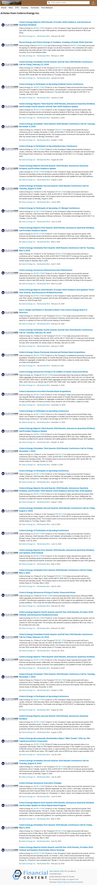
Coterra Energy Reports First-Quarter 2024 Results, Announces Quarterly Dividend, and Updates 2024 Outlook (56, 551)
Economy (24, 8)
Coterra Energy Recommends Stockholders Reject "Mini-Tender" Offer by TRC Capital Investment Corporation (54, 739)
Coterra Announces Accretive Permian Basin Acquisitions (45, 391)
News (11, 8)
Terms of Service (76, 882)
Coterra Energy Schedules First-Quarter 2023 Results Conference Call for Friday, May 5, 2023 (55, 826)
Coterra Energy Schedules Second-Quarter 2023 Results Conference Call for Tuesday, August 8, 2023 (54, 762)
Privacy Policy (62, 882)
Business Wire (45, 36)
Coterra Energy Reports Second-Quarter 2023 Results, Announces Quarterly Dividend (53, 717)
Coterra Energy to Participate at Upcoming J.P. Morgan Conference (49, 208)
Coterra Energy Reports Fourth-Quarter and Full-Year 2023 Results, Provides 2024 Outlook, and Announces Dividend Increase (56, 613)
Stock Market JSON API (58, 871)
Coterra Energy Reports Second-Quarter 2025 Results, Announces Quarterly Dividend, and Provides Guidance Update (53, 167)
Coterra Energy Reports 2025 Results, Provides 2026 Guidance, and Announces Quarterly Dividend (55, 23)
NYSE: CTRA (39, 28)
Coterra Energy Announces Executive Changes (40, 783)
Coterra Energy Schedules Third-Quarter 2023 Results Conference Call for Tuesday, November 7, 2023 (57, 675)
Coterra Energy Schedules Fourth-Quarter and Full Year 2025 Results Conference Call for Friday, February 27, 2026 (56, 63)
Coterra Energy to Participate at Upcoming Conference (44, 411)
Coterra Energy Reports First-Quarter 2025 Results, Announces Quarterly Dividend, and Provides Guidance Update (56, 229)
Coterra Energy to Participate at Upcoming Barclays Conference (48, 146)
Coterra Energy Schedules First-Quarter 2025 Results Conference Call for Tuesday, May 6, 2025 (57, 249)
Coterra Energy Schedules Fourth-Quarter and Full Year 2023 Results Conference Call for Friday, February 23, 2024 (56, 635)
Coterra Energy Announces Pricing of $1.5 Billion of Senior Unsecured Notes (53, 372)
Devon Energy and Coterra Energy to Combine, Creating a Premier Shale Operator (56, 42)
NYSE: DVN (42, 45)
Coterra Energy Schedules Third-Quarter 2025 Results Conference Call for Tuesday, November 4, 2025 (57, 125)
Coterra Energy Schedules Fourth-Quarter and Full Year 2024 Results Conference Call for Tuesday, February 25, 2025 (56, 331)
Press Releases (47, 8)
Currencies (35, 8)
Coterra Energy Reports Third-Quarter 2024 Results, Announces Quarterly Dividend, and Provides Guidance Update (57, 429)
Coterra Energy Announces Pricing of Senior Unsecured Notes (47, 592)
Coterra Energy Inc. (29, 36)
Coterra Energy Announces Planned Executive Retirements (45, 270)
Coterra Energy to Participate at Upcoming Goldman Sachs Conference (51, 84)
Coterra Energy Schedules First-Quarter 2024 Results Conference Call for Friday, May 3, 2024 (55, 571)
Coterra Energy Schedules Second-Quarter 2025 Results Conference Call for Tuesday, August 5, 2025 (54, 187)
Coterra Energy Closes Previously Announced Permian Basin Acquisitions (52, 352)
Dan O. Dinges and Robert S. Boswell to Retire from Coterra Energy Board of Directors (53, 311)
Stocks (3, 8)
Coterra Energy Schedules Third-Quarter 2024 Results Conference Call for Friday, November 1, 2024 (56, 449)
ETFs (17, 8)
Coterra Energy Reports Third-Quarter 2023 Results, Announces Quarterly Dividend (57, 657)
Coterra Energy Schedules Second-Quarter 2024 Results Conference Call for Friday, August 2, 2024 (57, 509)
